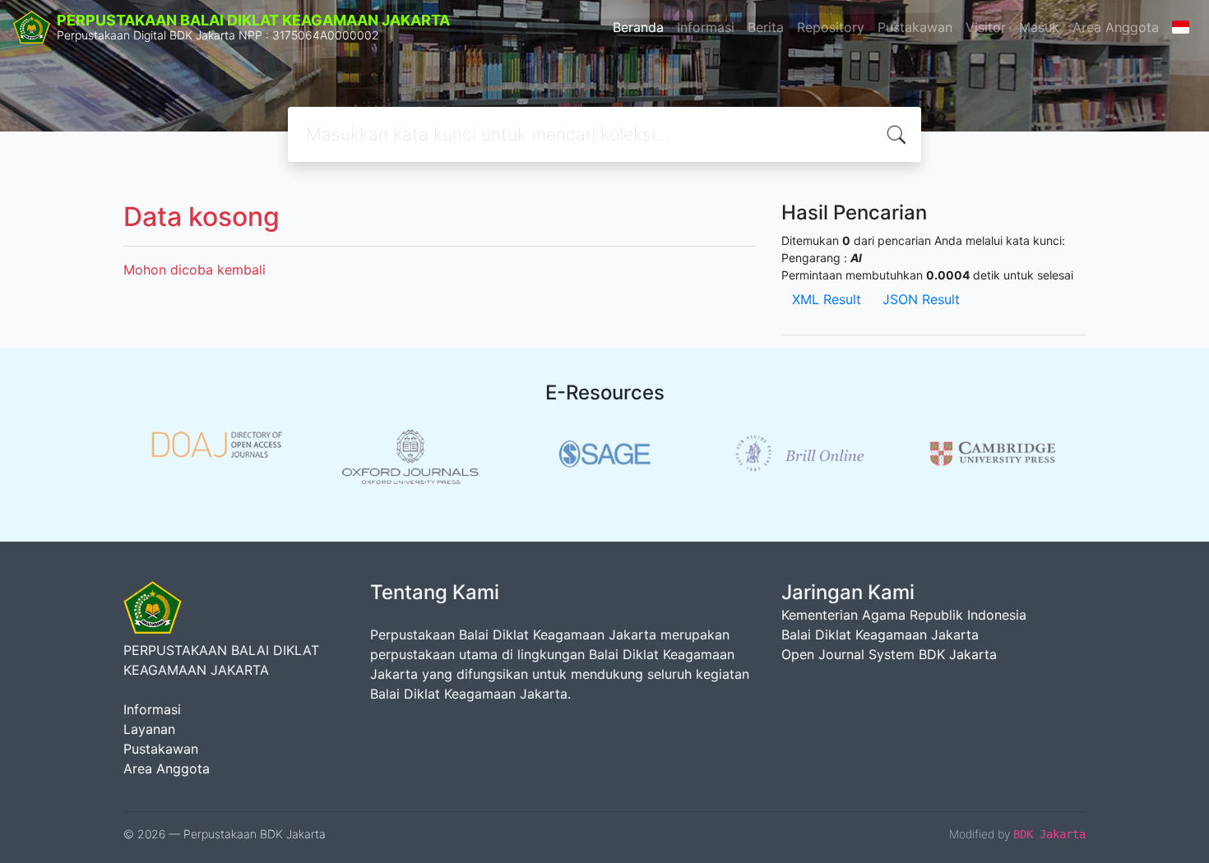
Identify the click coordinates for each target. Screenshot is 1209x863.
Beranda (638, 27)
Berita (766, 27)
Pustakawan (915, 27)
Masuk (1039, 27)
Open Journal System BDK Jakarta (889, 654)
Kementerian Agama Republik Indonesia (903, 615)
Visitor (986, 27)
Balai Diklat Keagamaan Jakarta (880, 634)
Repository (830, 27)
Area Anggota (1115, 27)
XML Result (826, 299)
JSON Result (921, 299)
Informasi (705, 27)
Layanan (149, 729)
